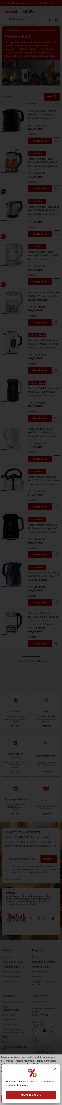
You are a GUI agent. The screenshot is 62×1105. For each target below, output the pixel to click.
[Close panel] (54, 1069)
